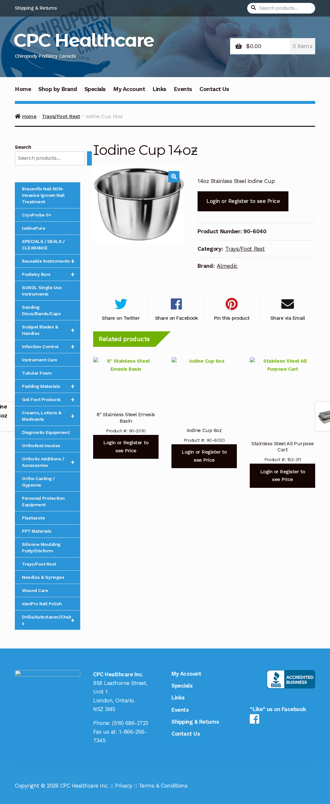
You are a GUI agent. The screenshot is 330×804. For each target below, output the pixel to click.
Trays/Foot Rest (61, 116)
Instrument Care (39, 359)
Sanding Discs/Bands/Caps (41, 310)
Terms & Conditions (163, 785)
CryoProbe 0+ (36, 214)
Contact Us (214, 89)
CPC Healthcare (84, 40)
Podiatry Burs (48, 274)
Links (159, 89)
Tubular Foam (37, 373)
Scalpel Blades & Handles (48, 330)
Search (23, 147)
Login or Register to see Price (243, 201)
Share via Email (287, 318)
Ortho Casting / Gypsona (38, 481)
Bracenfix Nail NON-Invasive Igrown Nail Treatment (43, 195)
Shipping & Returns (36, 8)
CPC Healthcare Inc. (84, 785)
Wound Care (35, 590)
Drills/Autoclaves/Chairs (48, 620)
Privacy (123, 785)
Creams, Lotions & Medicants (48, 416)
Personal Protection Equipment (43, 501)
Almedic (227, 266)
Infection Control (48, 346)
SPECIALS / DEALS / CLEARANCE (43, 244)
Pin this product (232, 318)
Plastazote (33, 517)
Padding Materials (48, 386)
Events (183, 89)
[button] (174, 176)
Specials (95, 89)
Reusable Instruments (48, 261)
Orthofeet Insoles (41, 445)
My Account (129, 89)
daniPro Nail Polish (42, 603)
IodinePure (33, 228)
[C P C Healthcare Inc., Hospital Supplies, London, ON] (291, 679)
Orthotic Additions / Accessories (48, 462)
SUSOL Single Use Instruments (42, 290)
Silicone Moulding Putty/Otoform (41, 547)
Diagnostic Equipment (45, 432)
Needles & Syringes (43, 577)
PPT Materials (37, 531)
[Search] (89, 158)
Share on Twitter (121, 318)
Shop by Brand (57, 89)
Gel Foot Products (48, 399)
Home (23, 89)
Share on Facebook (176, 318)
